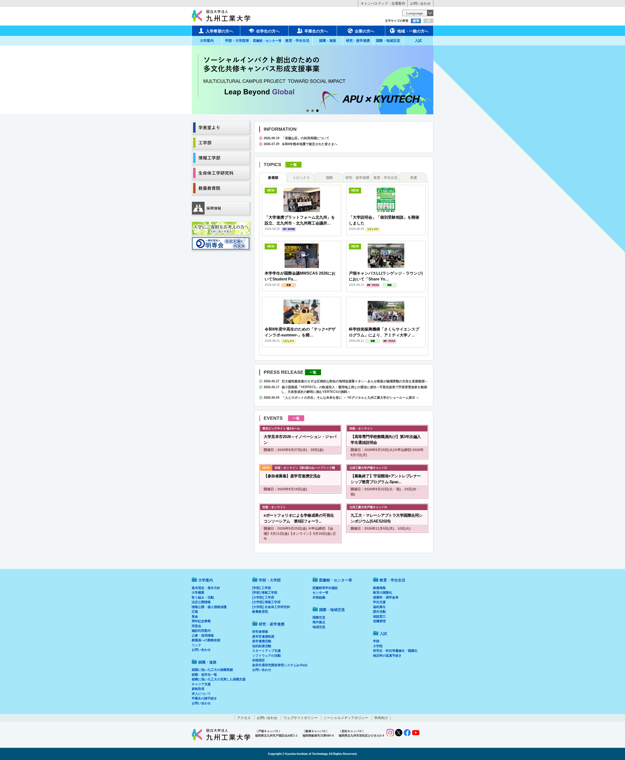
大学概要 (198, 592)
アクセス (244, 718)
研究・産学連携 (358, 41)
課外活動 (379, 611)
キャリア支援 (201, 684)
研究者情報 (260, 631)
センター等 (320, 592)
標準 (416, 21)
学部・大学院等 (237, 41)
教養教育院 (260, 611)
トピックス (301, 178)
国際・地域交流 (388, 41)
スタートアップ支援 (266, 651)
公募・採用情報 (203, 635)
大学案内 (207, 41)
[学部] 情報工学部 (264, 592)
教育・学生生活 (297, 41)
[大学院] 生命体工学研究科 (271, 607)
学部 (376, 641)
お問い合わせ (420, 3)
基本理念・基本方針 (206, 588)
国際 (329, 178)
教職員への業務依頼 (206, 640)
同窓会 (196, 626)
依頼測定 (258, 660)
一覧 (293, 165)
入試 (418, 41)
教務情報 (379, 588)
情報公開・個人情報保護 (209, 607)
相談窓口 (379, 616)
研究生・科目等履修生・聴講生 (395, 651)
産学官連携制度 (263, 636)
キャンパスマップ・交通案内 (383, 3)
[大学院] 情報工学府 (266, 602)
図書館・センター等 (335, 580)
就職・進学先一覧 (204, 674)
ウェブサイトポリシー (300, 718)
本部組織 (318, 597)
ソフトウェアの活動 (266, 655)
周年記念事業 (201, 621)
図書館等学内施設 (325, 588)
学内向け (381, 718)
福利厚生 (379, 607)
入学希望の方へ (219, 31)
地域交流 (318, 627)
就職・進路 (327, 41)
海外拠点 (318, 622)
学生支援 (379, 602)
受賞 (413, 178)
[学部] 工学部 (261, 588)
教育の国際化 (382, 592)
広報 (195, 611)
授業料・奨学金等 (385, 597)
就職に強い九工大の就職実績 (212, 670)
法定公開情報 (201, 602)
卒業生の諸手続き (204, 698)
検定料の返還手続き (387, 655)
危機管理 (379, 621)
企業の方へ (364, 31)
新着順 (273, 178)
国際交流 (318, 617)
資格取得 (198, 689)
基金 (195, 616)
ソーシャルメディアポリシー (346, 718)
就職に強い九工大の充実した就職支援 (219, 679)
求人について (201, 694)
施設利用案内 (201, 630)
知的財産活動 (261, 646)
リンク (196, 645)
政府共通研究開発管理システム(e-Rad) (279, 665)
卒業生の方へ (316, 31)
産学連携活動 (261, 641)
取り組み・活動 (203, 597)
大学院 (378, 646)
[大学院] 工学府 (263, 597)
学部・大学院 (270, 580)
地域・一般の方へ (412, 31)
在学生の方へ (268, 31)
